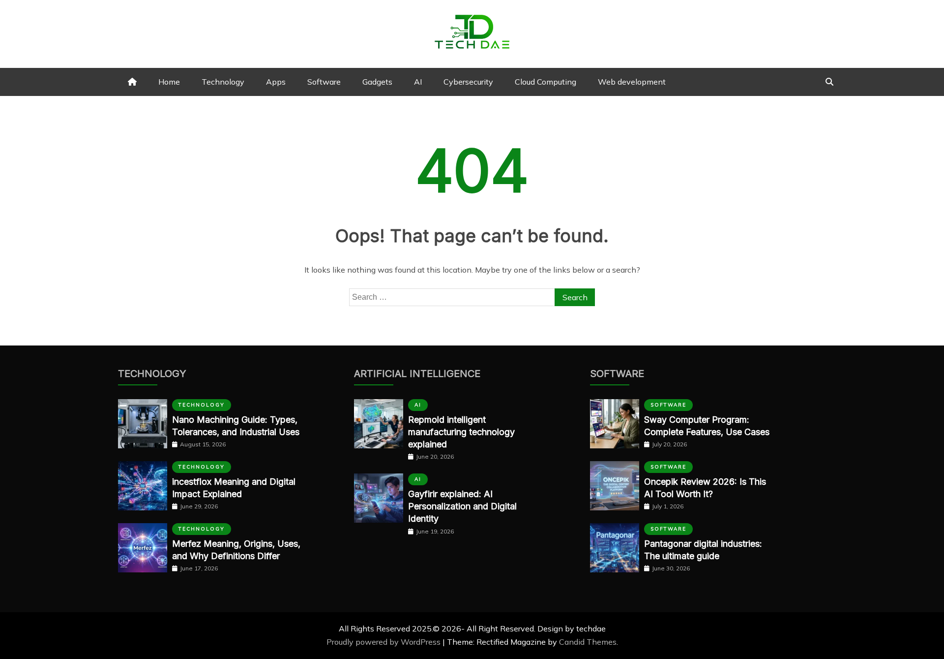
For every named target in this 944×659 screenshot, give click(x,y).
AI (418, 82)
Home (169, 82)
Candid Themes (588, 642)
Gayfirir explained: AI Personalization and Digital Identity (462, 506)
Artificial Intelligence (417, 373)
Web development (632, 82)
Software (324, 82)
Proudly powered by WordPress (384, 642)
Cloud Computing (545, 82)
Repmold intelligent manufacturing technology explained (461, 431)
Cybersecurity (468, 82)
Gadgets (377, 82)
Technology (223, 82)
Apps (276, 82)
